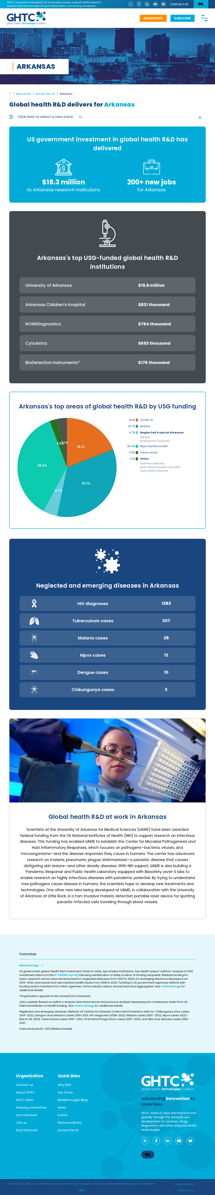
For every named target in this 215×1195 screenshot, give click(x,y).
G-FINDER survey (66, 975)
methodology (171, 986)
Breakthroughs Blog (73, 1100)
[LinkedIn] (147, 4)
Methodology (29, 965)
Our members (26, 1115)
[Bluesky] (163, 4)
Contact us (179, 4)
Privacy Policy (183, 1184)
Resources (23, 94)
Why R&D (64, 1085)
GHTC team (25, 1100)
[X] (130, 4)
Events (63, 1115)
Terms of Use (185, 1190)
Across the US (45, 94)
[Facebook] (138, 4)
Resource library (70, 1123)
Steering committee (31, 1107)
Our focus (65, 1092)
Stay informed (27, 1130)
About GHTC (25, 1092)
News (62, 1107)
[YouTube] (155, 4)
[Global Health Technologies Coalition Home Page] (26, 13)
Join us (21, 1123)
